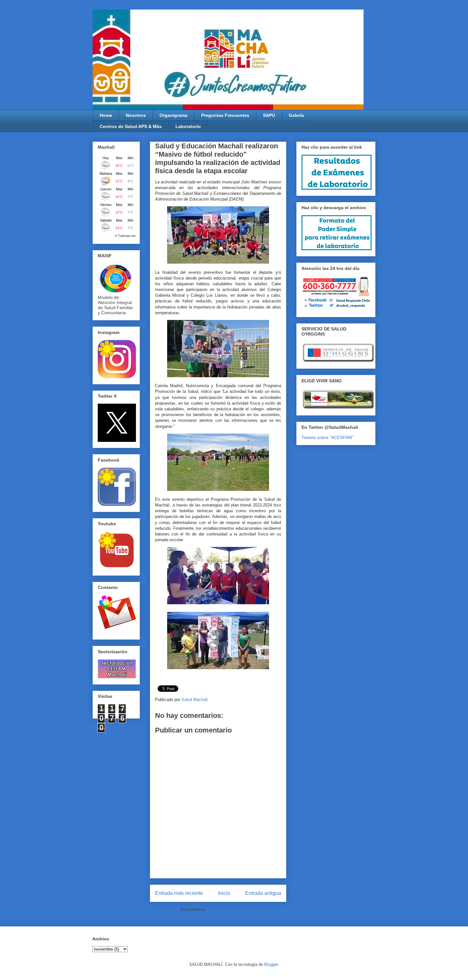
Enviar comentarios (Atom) (231, 909)
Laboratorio (188, 126)
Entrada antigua (263, 893)
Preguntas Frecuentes (225, 115)
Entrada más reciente (179, 893)
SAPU (269, 115)
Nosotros (136, 115)
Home (106, 115)
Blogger (271, 964)
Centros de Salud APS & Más (131, 126)
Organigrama (174, 115)
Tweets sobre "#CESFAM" (327, 437)
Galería (296, 115)
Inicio (224, 893)
